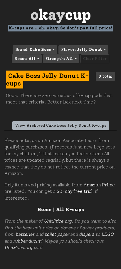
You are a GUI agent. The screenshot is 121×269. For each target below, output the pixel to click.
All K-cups (70, 209)
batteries (25, 234)
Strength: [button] (59, 58)
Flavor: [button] (81, 49)
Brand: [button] (33, 49)
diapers (86, 234)
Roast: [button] (24, 58)
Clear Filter (95, 58)
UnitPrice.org (58, 221)
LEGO (107, 234)
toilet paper (57, 234)
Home (44, 209)
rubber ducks (27, 241)
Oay (60, 15)
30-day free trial (74, 191)
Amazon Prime (99, 185)
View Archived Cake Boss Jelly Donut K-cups (60, 125)
